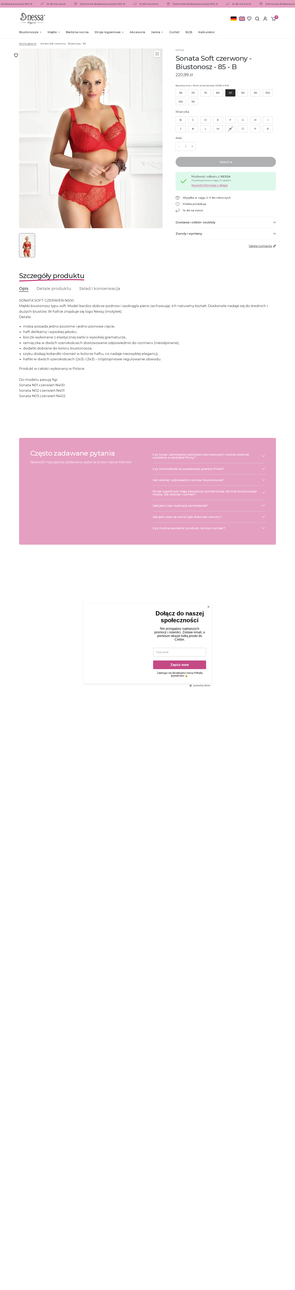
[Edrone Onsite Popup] (147, 645)
